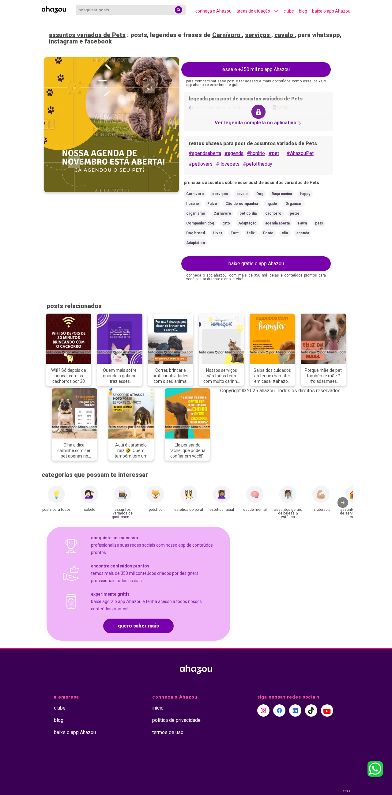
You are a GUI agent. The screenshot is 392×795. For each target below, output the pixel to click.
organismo (195, 213)
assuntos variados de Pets (87, 35)
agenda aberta (277, 223)
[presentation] (342, 502)
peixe (295, 213)
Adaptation (195, 243)
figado (271, 204)
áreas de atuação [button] (253, 11)
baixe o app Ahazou (331, 11)
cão (285, 233)
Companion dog (200, 223)
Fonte (268, 233)
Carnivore (222, 213)
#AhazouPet (300, 153)
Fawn (302, 223)
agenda (302, 233)
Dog (259, 194)
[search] (178, 9)
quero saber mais (138, 626)
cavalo (284, 35)
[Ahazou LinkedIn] (295, 710)
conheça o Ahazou (213, 11)
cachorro (273, 213)
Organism (293, 204)
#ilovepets (227, 164)
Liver (217, 233)
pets (319, 223)
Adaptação (247, 223)
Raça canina (282, 194)
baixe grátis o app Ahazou (256, 263)
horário (192, 204)
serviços (258, 35)
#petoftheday (257, 164)
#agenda (233, 153)
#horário (256, 153)
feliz (251, 233)
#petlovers (201, 164)
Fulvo (212, 204)
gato (226, 223)
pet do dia (248, 213)
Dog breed (195, 233)
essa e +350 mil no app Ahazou (256, 69)
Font (235, 233)
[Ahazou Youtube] (327, 710)
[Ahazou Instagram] (263, 710)
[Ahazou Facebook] (279, 710)
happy (305, 194)
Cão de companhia (241, 204)
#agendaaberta (205, 153)
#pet (274, 153)
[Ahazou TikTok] (311, 710)
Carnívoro (227, 35)
